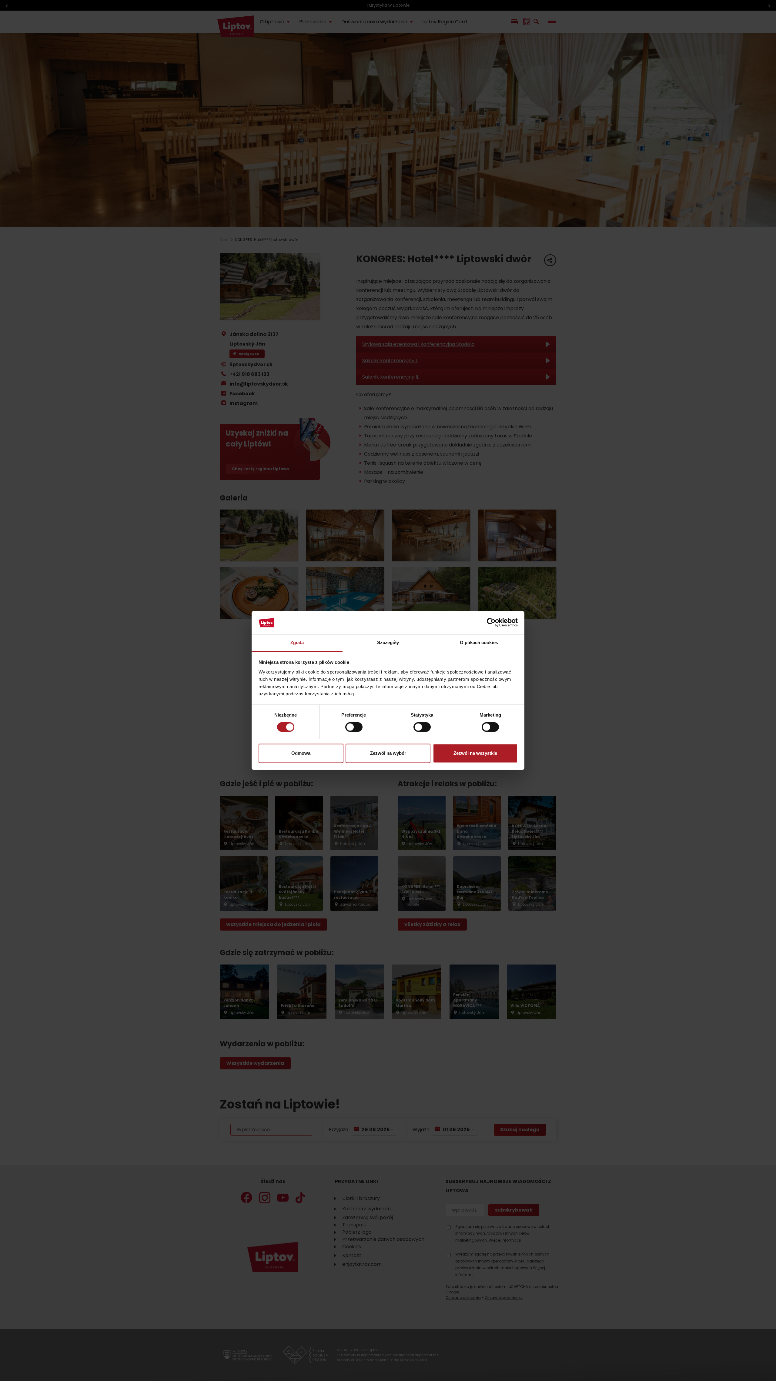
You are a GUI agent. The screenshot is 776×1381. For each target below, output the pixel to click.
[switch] (354, 727)
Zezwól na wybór (388, 753)
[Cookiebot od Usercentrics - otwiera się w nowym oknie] (491, 622)
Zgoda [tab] (297, 642)
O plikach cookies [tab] (479, 642)
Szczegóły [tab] (388, 642)
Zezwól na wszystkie (475, 753)
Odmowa (300, 753)
